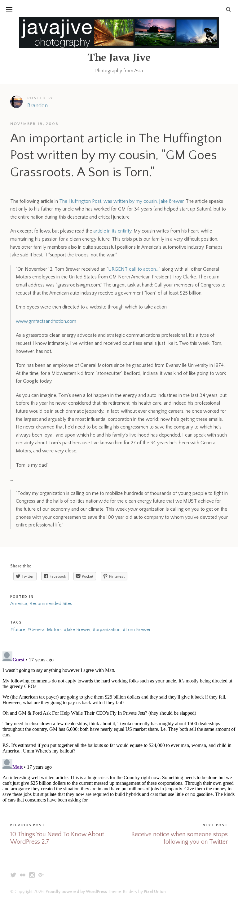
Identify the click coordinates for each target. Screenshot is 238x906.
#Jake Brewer (77, 629)
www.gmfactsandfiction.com (46, 321)
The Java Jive (119, 59)
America (18, 603)
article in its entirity (112, 231)
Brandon (37, 106)
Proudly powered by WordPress (76, 891)
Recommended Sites (50, 603)
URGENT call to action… (133, 269)
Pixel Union (155, 891)
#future (17, 629)
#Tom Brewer (137, 629)
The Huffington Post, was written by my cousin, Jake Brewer (121, 201)
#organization (107, 629)
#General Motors (44, 629)
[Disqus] (119, 726)
